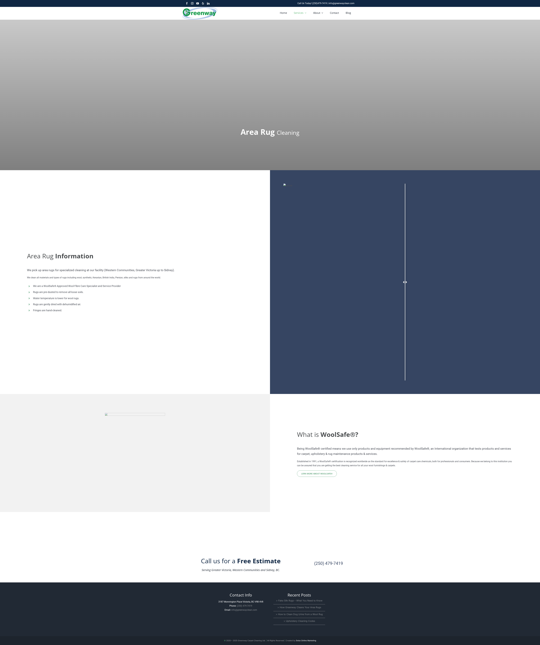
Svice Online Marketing (306, 640)
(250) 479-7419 (328, 563)
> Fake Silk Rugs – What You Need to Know (299, 600)
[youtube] (197, 3)
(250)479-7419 (320, 3)
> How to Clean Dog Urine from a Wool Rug (299, 614)
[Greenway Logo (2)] (199, 8)
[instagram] (192, 3)
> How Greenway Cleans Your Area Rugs (299, 607)
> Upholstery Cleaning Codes (299, 621)
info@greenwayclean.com (341, 3)
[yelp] (203, 3)
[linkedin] (208, 3)
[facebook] (187, 3)
